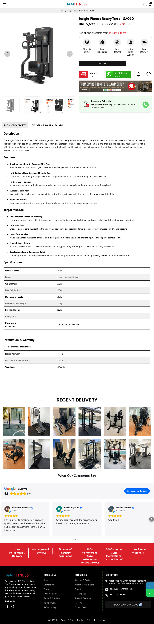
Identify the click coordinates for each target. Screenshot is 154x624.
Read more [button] (9, 530)
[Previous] (7, 54)
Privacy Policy (50, 593)
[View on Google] (7, 509)
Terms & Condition (52, 598)
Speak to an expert (120, 74)
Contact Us (49, 584)
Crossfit (78, 589)
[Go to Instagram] (12, 607)
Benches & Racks (82, 580)
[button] (2, 519)
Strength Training (83, 598)
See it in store (94, 74)
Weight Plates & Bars (84, 584)
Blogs (46, 589)
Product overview (15, 125)
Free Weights (80, 593)
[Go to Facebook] (7, 607)
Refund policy (50, 607)
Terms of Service (51, 602)
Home (62, 11)
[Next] (70, 54)
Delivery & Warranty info (47, 125)
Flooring (78, 602)
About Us (48, 580)
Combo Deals (81, 607)
